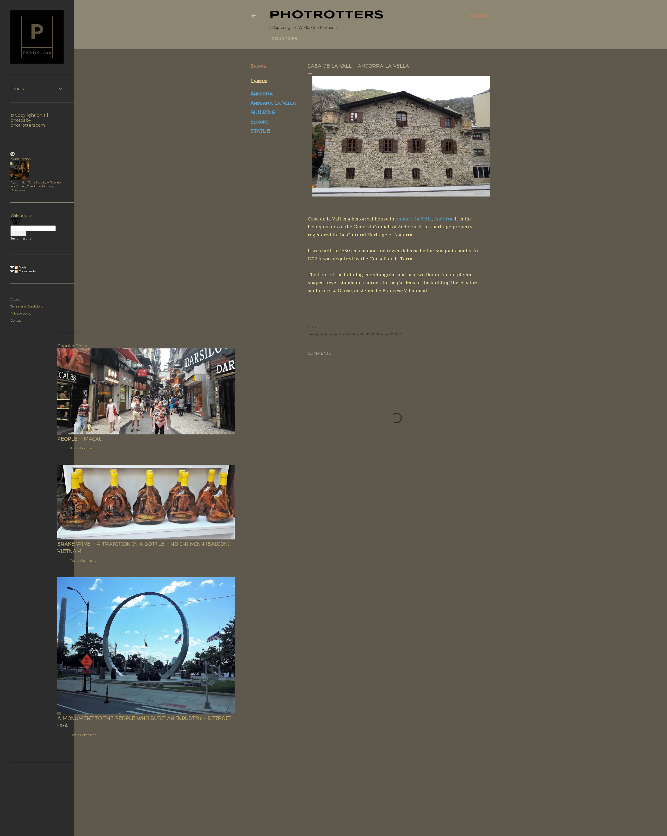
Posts (22, 267)
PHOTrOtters (326, 15)
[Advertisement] (370, 526)
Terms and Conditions (26, 306)
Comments (27, 271)
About (15, 299)
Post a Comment (83, 448)
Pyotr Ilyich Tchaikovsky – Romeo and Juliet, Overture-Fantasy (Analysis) (35, 186)
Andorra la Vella (414, 219)
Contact (16, 320)
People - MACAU (80, 438)
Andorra (261, 93)
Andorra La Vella (273, 102)
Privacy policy (21, 313)
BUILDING (262, 112)
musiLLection (20, 159)
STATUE (260, 130)
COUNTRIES (284, 38)
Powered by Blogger (374, 592)
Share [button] (258, 65)
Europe (259, 121)
